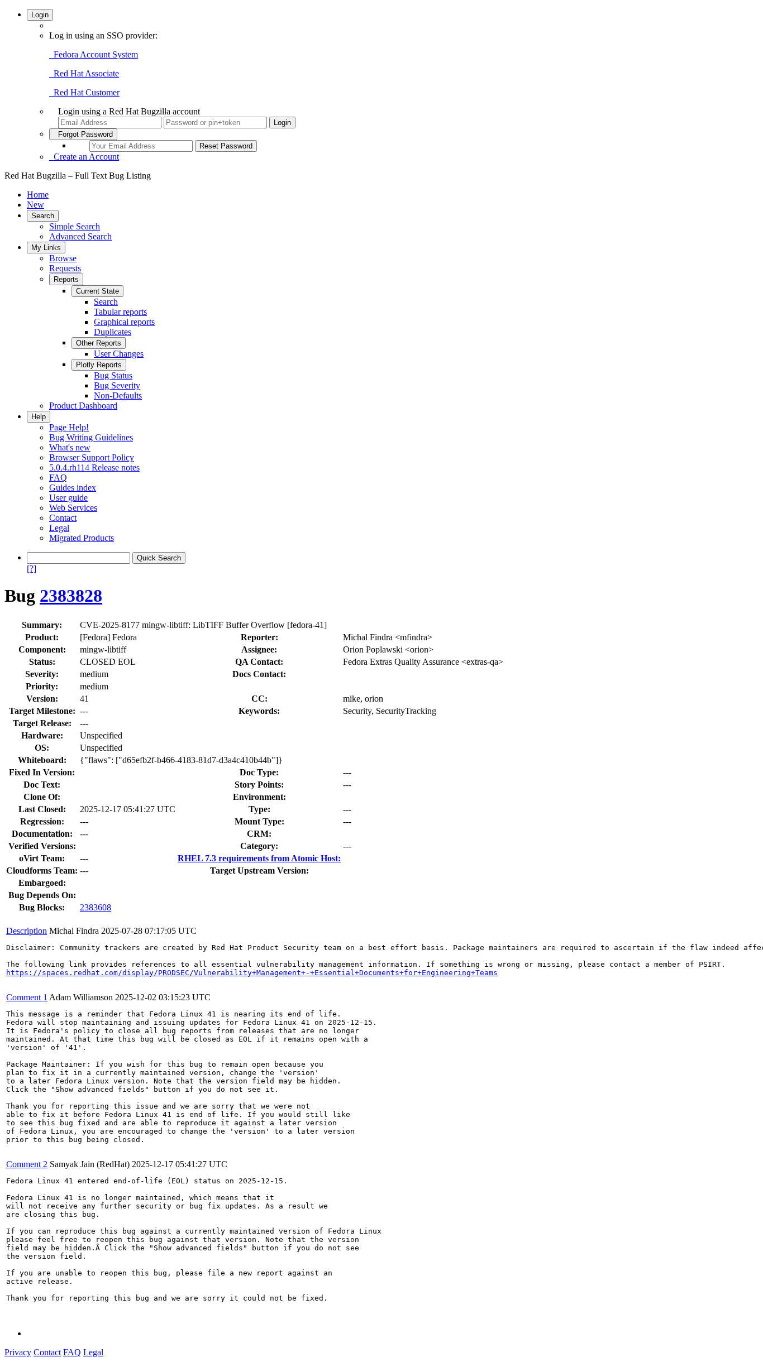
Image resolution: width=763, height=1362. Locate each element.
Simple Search (74, 226)
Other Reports (98, 343)
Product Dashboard (83, 405)
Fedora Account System (93, 54)
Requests (65, 268)
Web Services (73, 507)
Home (38, 194)
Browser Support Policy (91, 457)
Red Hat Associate (84, 73)
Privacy (17, 1352)
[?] (31, 568)
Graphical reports (124, 322)
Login (40, 15)
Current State (97, 291)
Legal (59, 528)
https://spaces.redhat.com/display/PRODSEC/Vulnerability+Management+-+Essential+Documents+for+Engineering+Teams (252, 972)
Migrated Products (81, 538)
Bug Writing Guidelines (91, 437)
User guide (68, 497)
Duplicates (112, 332)
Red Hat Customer (84, 92)
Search (42, 216)
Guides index (72, 487)
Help (38, 417)
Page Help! (69, 427)
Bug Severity (117, 385)
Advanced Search (80, 236)
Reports (66, 279)
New (35, 204)
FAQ (58, 477)
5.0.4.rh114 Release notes (94, 467)
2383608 (95, 907)
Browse (63, 258)
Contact (63, 517)
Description (26, 931)
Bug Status (113, 375)
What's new (69, 447)
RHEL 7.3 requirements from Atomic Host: (259, 858)
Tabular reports (120, 311)
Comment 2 (26, 1164)
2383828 (71, 596)
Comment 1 (26, 997)
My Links (46, 247)
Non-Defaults (118, 395)
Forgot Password (83, 134)
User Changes (119, 353)
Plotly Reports (99, 365)
